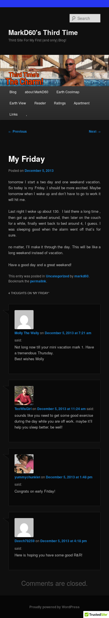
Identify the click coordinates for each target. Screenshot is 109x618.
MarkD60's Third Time (43, 32)
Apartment (81, 102)
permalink (38, 281)
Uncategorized (57, 275)
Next (95, 131)
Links (14, 114)
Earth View (18, 102)
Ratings (60, 102)
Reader (40, 102)
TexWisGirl (23, 408)
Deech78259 (25, 540)
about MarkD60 (36, 91)
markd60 (81, 275)
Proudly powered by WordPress (54, 606)
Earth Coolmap (67, 91)
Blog (13, 91)
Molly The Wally (27, 332)
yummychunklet (27, 476)
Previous (17, 131)
